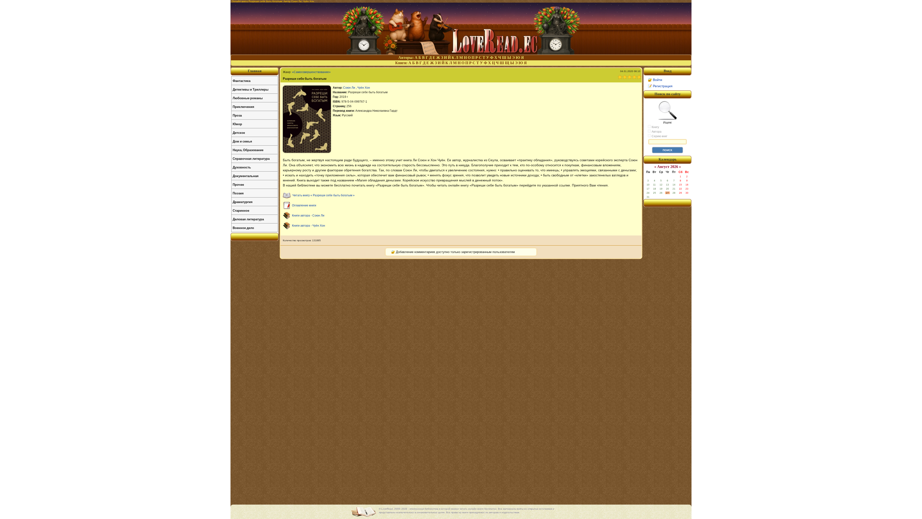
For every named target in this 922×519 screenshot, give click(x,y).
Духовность (242, 167)
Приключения (243, 106)
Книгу (655, 127)
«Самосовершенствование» (311, 72)
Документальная (246, 175)
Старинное (241, 210)
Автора (656, 131)
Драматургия (243, 201)
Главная (254, 71)
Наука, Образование (248, 150)
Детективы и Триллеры (250, 89)
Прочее (238, 184)
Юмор (237, 124)
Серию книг (659, 136)
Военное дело (243, 227)
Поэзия (238, 193)
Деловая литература (248, 219)
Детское (239, 132)
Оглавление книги (304, 205)
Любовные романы (248, 98)
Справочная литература (251, 158)
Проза (237, 115)
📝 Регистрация (660, 86)
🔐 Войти (655, 80)
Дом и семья (242, 141)
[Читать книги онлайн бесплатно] (461, 53)
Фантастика (241, 80)
